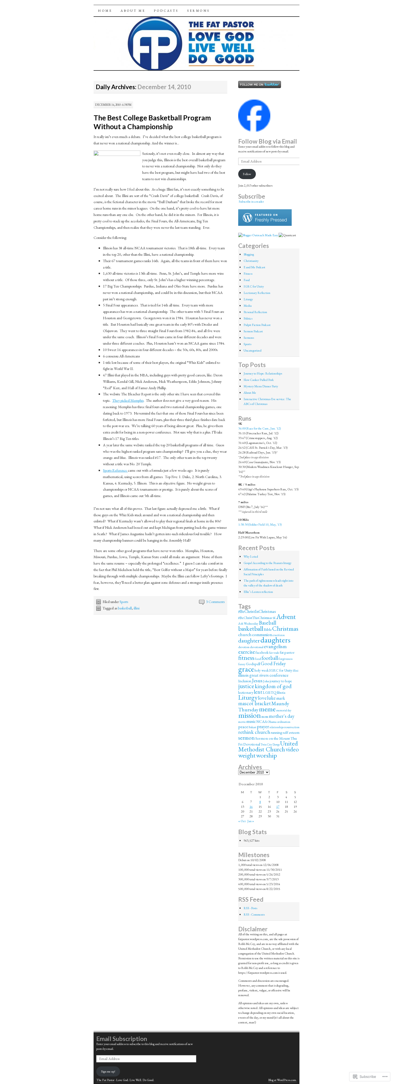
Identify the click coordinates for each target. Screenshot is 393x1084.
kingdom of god (273, 686)
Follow (247, 174)
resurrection (291, 727)
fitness (246, 657)
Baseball (267, 622)
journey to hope (281, 681)
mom (264, 716)
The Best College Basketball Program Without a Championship (152, 122)
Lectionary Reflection (257, 293)
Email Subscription (121, 1038)
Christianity (251, 261)
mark (280, 698)
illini (137, 608)
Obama (271, 722)
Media (248, 305)
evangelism (275, 646)
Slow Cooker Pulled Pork (259, 380)
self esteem (291, 732)
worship (266, 755)
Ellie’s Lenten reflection (258, 592)
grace (246, 669)
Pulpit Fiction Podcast (257, 325)
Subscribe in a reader (251, 201)
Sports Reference (115, 470)
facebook (262, 652)
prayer (263, 726)
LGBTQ (269, 692)
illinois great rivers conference (263, 675)
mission (249, 715)
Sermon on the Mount (272, 738)
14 (251, 807)
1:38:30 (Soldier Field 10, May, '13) (260, 524)
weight (247, 755)
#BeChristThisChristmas (255, 617)
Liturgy (248, 299)
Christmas (285, 628)
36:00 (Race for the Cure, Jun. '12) (259, 428)
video (292, 749)
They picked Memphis (128, 400)
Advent (286, 616)
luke (271, 698)
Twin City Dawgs (270, 744)
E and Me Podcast (254, 267)
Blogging (249, 254)
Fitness (248, 273)
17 (277, 807)
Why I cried (251, 556)
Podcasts (166, 11)
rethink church (254, 731)
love (262, 697)
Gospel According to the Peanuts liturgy (267, 563)
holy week (262, 670)
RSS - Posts (250, 908)
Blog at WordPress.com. (282, 1080)
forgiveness (285, 659)
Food (247, 280)
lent (258, 691)
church (245, 634)
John (266, 681)
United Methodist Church (268, 746)
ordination (283, 722)
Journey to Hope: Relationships (263, 373)
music (251, 721)
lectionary (245, 692)
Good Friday (273, 663)
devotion (243, 647)
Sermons (198, 11)
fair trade (274, 653)
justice (246, 686)
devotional (256, 647)
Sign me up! (108, 1071)
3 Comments (215, 601)
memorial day (283, 710)
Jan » (250, 821)
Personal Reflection (255, 312)
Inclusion (244, 681)
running (276, 732)
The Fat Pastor (105, 1080)
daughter (249, 640)
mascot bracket (254, 703)
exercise (246, 651)
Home (105, 11)
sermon (246, 737)
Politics (248, 318)
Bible (268, 629)
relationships (276, 727)
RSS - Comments (254, 914)
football (269, 658)
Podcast (252, 727)
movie (242, 722)
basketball (125, 608)
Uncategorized (252, 350)
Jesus (257, 680)
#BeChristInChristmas (257, 611)
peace (243, 727)
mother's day (281, 716)
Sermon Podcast (253, 331)
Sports (124, 601)
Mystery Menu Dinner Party (261, 386)
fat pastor (287, 652)
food (258, 659)
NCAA (261, 721)
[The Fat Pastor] (254, 130)
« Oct (242, 821)
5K (274, 618)
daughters (275, 639)
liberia (281, 692)
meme (267, 709)
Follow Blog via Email (267, 141)
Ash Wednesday (248, 623)
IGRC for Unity (254, 286)
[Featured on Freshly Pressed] (265, 225)
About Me (133, 11)
